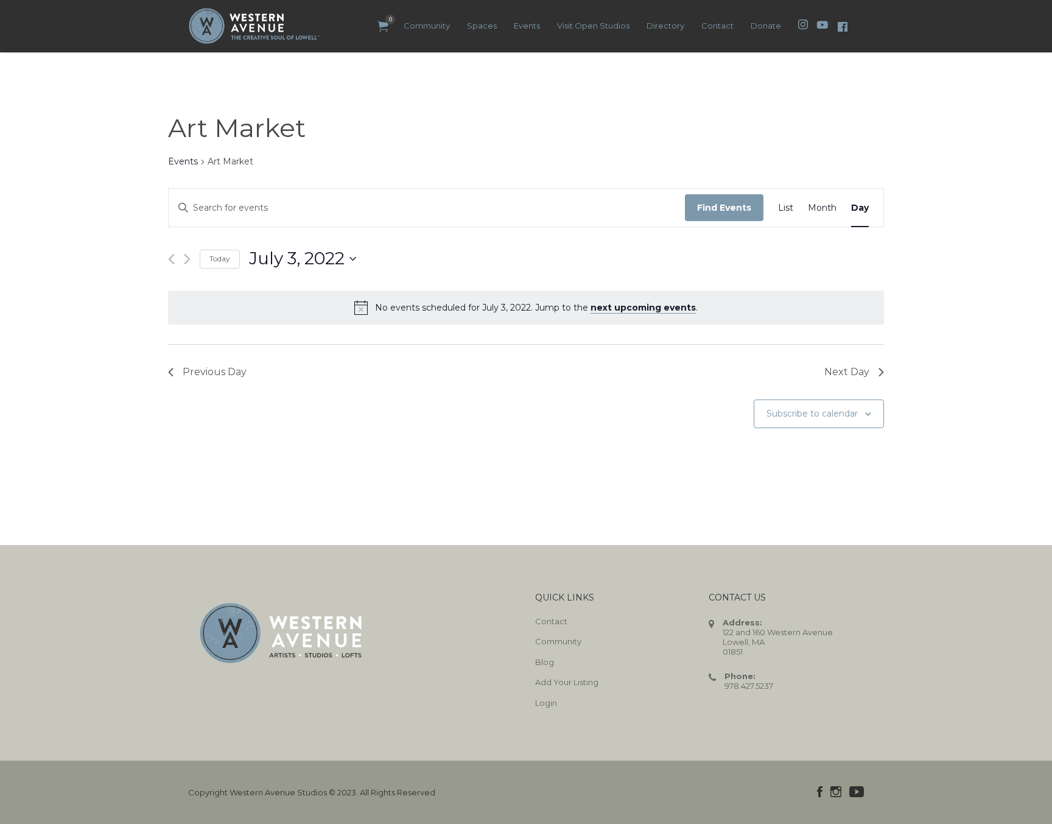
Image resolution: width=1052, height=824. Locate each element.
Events (527, 25)
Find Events (724, 207)
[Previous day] (171, 259)
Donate (766, 25)
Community (427, 25)
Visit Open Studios (593, 25)
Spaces (482, 25)
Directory (665, 25)
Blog (544, 662)
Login (546, 703)
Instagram (835, 791)
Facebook (819, 791)
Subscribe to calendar (812, 413)
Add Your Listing (566, 682)
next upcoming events (643, 307)
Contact (717, 25)
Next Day (846, 372)
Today (219, 258)
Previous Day (215, 372)
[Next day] (187, 259)
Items (382, 26)
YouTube (856, 791)
